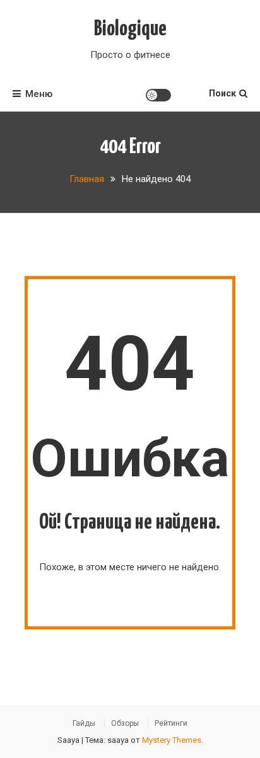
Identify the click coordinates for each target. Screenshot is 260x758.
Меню (38, 94)
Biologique (130, 29)
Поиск (222, 93)
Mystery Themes (171, 740)
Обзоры (125, 723)
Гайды (84, 723)
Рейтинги (171, 723)
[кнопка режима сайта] (158, 95)
